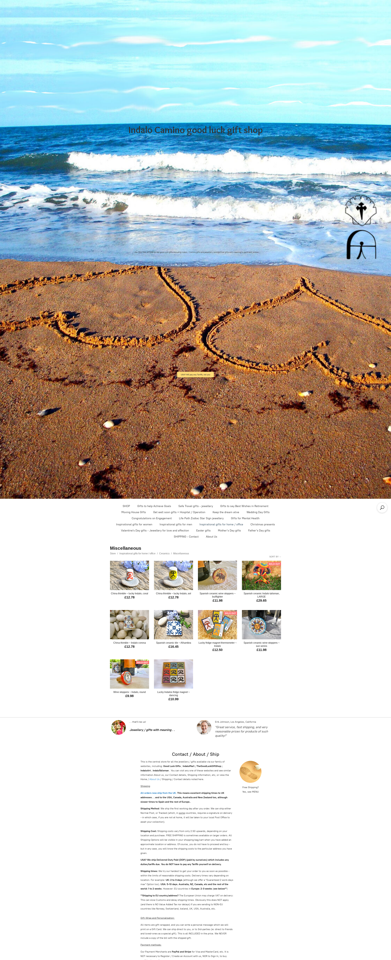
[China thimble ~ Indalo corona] (129, 624)
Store (113, 553)
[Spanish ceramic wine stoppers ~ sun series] (261, 624)
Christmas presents (262, 524)
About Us (211, 536)
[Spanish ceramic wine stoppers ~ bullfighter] (217, 575)
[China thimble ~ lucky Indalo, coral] (129, 575)
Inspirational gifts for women (134, 524)
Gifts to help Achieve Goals (154, 506)
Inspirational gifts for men (176, 524)
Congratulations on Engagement (152, 518)
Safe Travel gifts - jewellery (195, 506)
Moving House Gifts (133, 512)
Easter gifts (203, 530)
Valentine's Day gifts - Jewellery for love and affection (155, 530)
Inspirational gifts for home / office (221, 524)
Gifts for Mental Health (245, 518)
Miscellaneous (181, 553)
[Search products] (382, 507)
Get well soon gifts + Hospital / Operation (179, 512)
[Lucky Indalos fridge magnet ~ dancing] (173, 674)
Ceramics (164, 553)
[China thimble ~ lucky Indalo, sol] (173, 575)
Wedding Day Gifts (258, 512)
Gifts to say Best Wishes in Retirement (244, 506)
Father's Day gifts (259, 530)
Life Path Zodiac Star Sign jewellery (201, 518)
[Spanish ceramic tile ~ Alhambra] (173, 624)
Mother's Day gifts (229, 530)
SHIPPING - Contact (186, 536)
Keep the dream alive (226, 512)
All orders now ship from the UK (158, 793)
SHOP (126, 506)
